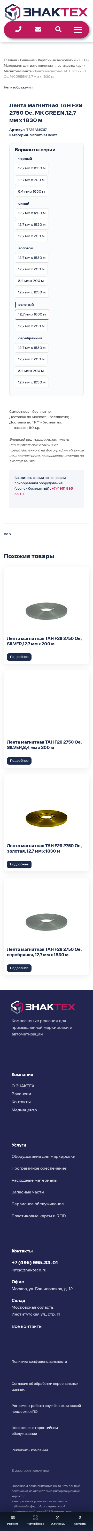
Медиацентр (24, 1110)
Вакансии (21, 1094)
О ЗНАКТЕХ (23, 1086)
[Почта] (38, 29)
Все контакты (27, 1326)
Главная (10, 60)
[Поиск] (58, 29)
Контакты (21, 1102)
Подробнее (19, 657)
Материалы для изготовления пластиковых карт (43, 65)
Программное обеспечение (39, 1169)
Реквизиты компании (30, 1450)
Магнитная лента (18, 71)
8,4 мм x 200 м (31, 281)
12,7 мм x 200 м (31, 180)
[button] (13, 1521)
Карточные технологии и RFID (62, 60)
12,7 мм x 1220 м (31, 213)
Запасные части (28, 1192)
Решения (27, 60)
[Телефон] (18, 29)
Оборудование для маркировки (43, 1157)
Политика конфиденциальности (39, 1362)
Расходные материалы (34, 1181)
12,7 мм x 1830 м (31, 168)
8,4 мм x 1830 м (31, 191)
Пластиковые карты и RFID (39, 1216)
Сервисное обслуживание (38, 1204)
